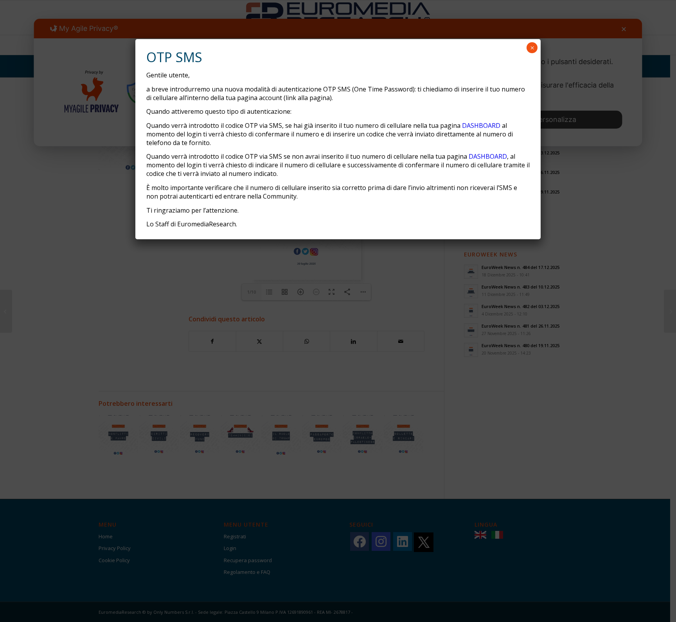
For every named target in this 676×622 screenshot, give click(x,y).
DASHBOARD (481, 125)
